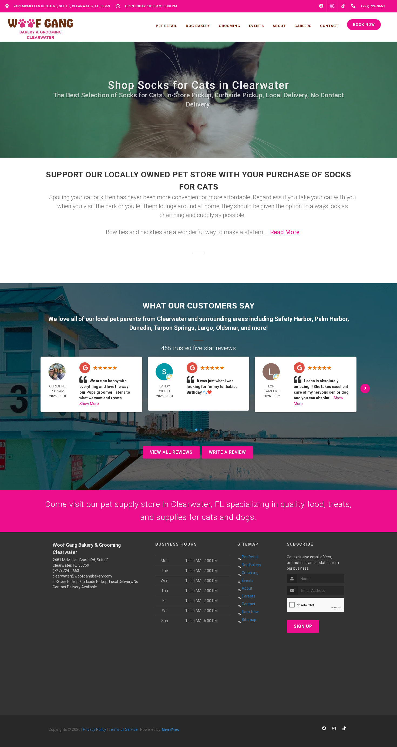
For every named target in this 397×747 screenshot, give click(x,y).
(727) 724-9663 (66, 571)
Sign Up (303, 626)
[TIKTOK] (343, 6)
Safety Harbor (293, 319)
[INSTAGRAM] (332, 6)
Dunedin (140, 327)
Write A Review (227, 452)
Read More (285, 232)
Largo (205, 327)
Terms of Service (123, 729)
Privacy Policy (94, 729)
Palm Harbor (331, 319)
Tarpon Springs (174, 327)
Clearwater (172, 319)
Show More (89, 403)
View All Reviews (171, 452)
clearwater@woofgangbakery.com (82, 576)
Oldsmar (227, 327)
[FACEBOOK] (321, 6)
